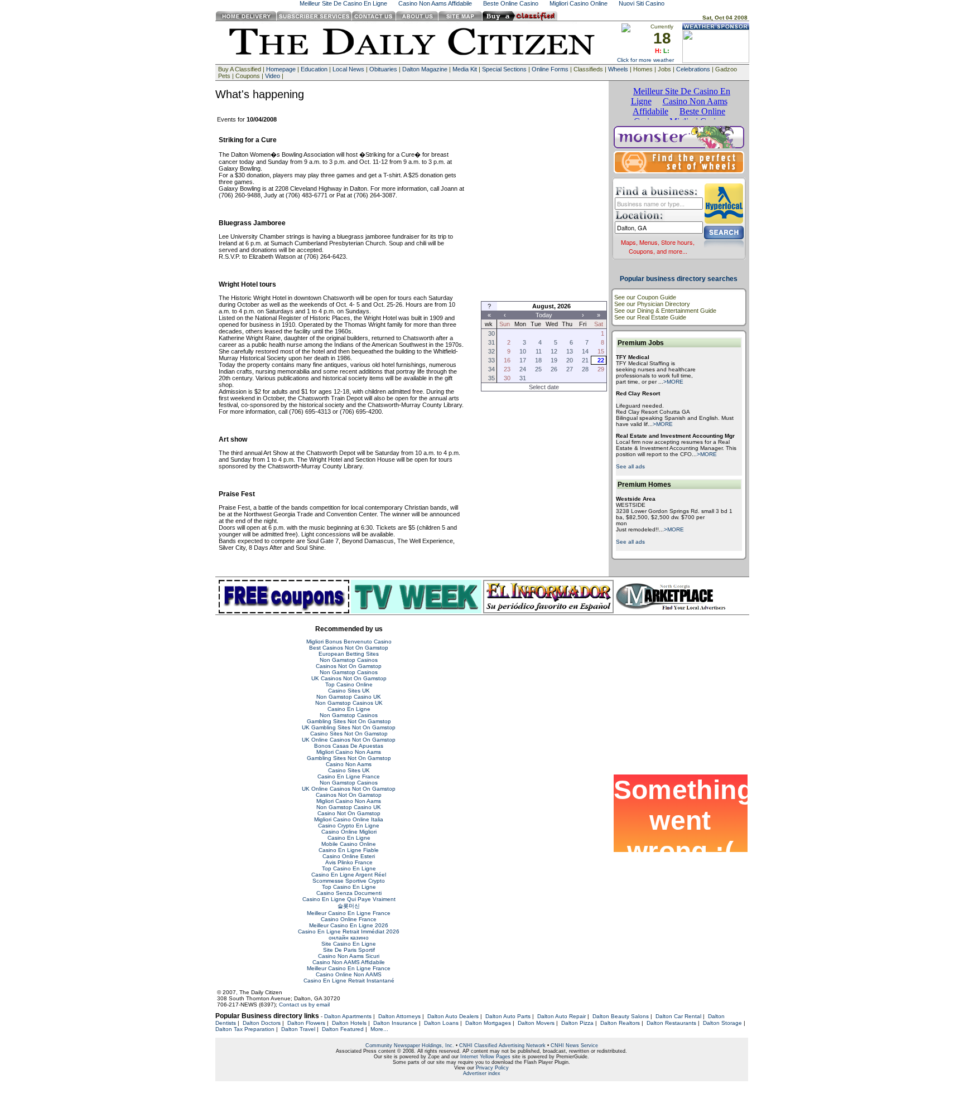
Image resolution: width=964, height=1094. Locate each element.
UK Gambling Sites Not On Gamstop (349, 727)
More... (379, 1029)
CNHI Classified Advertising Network (502, 1045)
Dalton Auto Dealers (453, 1016)
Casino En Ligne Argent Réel (348, 875)
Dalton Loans (441, 1023)
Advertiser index (481, 1073)
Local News (348, 69)
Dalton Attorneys (399, 1016)
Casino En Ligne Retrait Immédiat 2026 (348, 931)
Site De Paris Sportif (349, 950)
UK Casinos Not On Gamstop (349, 678)
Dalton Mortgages (488, 1023)
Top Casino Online (349, 684)
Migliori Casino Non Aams (348, 752)
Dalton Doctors (262, 1023)
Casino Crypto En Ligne (348, 825)
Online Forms (550, 69)
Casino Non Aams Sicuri (348, 956)
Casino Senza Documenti (349, 893)
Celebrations (693, 69)
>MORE (673, 382)
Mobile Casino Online (348, 844)
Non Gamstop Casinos (349, 660)
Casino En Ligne (348, 709)
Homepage (281, 69)
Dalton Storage (722, 1023)
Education (314, 69)
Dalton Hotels (349, 1023)
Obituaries (383, 69)
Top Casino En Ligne (349, 868)
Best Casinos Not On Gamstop (348, 648)
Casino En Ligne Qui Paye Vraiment (349, 899)
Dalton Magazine (424, 69)
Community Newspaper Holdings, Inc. (409, 1045)
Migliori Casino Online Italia (348, 819)
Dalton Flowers (306, 1023)
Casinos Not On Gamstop (349, 666)
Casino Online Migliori (349, 832)
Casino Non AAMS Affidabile (348, 962)
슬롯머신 (349, 906)
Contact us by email (304, 1004)
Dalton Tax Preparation (244, 1029)
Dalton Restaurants (671, 1023)
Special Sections (504, 69)
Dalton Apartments (348, 1016)
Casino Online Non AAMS (349, 974)
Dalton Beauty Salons (620, 1016)
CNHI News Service (574, 1045)
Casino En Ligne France (348, 776)
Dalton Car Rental (678, 1016)
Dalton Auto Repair (561, 1016)
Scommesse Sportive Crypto (348, 881)
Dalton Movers (536, 1023)
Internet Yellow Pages (485, 1056)
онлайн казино (349, 938)
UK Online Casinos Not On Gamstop (349, 740)
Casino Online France (349, 919)
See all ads (630, 466)
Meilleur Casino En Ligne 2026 (348, 925)
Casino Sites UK (349, 691)
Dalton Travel (298, 1029)
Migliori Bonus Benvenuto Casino (349, 641)
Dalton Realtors (620, 1023)
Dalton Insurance (395, 1023)
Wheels (618, 69)
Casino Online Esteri (348, 856)
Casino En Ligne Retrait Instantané (348, 980)
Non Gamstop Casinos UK (349, 703)
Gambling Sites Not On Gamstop (349, 721)
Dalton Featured (343, 1029)
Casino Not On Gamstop (348, 813)
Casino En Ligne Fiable (349, 850)
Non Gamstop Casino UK (348, 697)
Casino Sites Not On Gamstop (349, 733)
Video (272, 75)
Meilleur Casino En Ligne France (349, 913)
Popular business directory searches (679, 279)
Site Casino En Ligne (348, 944)
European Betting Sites (349, 654)
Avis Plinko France (349, 862)
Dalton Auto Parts (508, 1016)
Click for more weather (645, 60)
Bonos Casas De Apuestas (348, 746)
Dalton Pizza (577, 1023)
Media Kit (464, 69)
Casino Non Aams (349, 764)
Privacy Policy (492, 1068)
